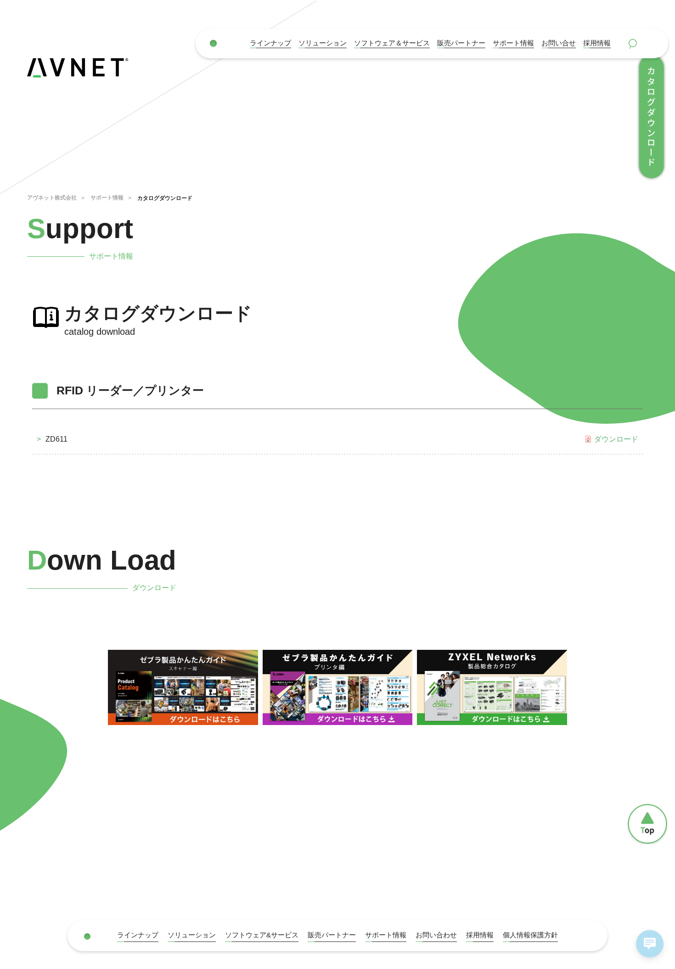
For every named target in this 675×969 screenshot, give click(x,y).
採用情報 (597, 43)
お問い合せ (558, 43)
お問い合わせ (436, 935)
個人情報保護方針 (530, 935)
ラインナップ (270, 43)
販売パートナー (332, 935)
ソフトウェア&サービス (261, 935)
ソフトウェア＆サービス (392, 43)
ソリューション (322, 43)
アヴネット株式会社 (52, 197)
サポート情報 (513, 43)
